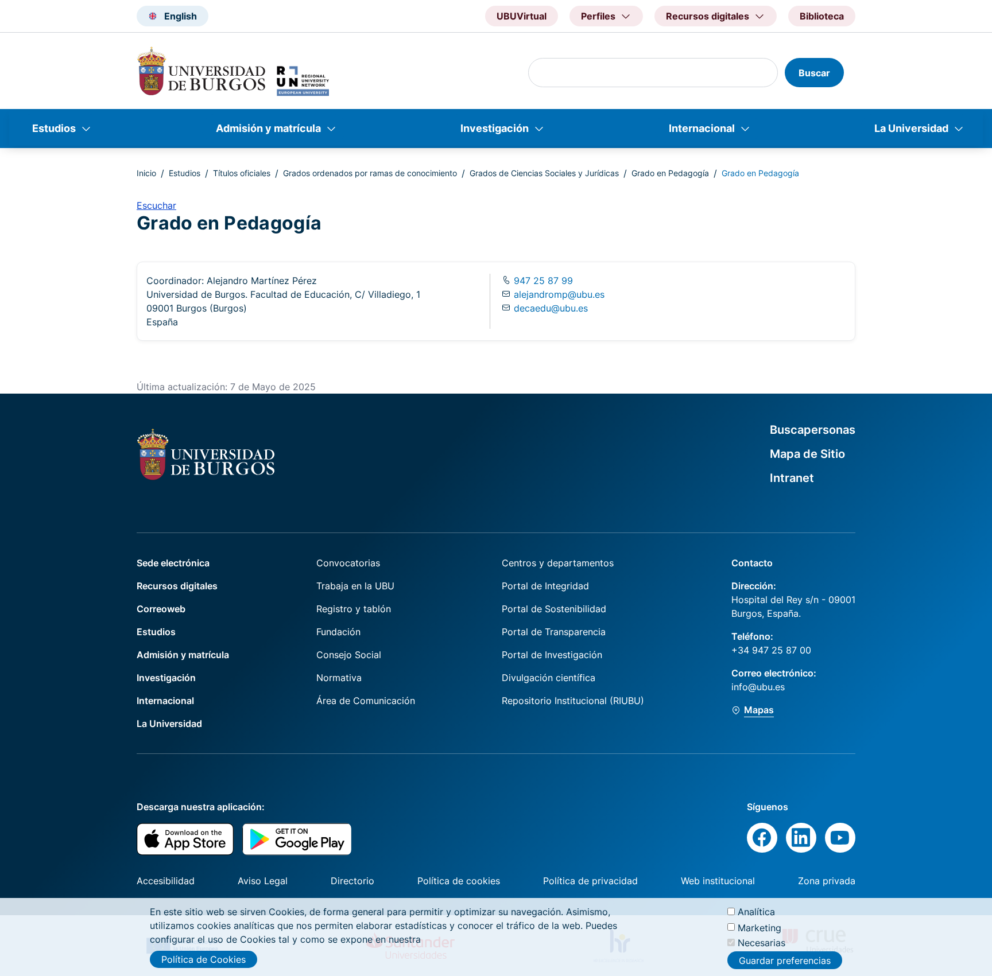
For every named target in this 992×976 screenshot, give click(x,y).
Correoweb (161, 609)
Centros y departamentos (558, 563)
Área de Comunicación (365, 700)
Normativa (339, 677)
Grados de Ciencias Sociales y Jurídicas (544, 173)
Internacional (702, 128)
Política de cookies (458, 880)
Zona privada (826, 880)
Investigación (494, 128)
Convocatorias (348, 563)
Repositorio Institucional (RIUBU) (573, 700)
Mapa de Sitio (807, 454)
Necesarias (761, 942)
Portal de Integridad (545, 586)
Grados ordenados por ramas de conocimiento (370, 173)
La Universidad (911, 128)
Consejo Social (348, 654)
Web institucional (718, 880)
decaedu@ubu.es (551, 308)
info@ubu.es (758, 687)
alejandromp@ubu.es (559, 294)
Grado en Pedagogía (670, 173)
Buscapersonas (812, 430)
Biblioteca (822, 16)
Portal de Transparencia (554, 631)
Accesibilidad (166, 880)
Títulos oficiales (241, 173)
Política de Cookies (203, 959)
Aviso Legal (263, 880)
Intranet (792, 478)
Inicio (146, 173)
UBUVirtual (522, 16)
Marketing (759, 927)
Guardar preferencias (785, 960)
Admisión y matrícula (268, 128)
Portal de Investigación (552, 654)
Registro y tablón (353, 609)
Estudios (54, 128)
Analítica (756, 911)
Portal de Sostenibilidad (554, 609)
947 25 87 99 (542, 280)
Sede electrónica (173, 563)
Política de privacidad (590, 880)
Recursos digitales (177, 586)
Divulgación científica (548, 677)
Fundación (338, 631)
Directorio (352, 880)
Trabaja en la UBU (355, 586)
